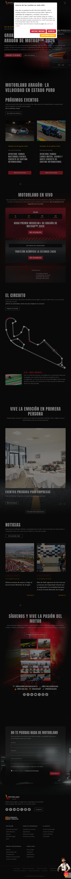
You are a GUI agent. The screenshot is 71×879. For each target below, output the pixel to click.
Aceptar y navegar (38, 31)
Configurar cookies (48, 35)
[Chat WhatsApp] (66, 874)
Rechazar (51, 31)
